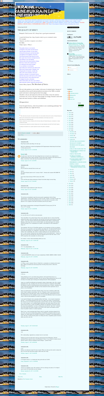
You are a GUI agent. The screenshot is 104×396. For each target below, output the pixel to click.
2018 (70, 128)
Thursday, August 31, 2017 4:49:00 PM (29, 342)
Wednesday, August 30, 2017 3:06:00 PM (29, 267)
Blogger (57, 386)
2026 (70, 112)
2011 (70, 193)
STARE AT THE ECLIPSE (75, 154)
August (71, 139)
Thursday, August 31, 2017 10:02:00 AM (29, 325)
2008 (70, 199)
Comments (71, 70)
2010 (70, 195)
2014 (70, 187)
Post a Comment (22, 373)
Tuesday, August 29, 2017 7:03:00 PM (28, 189)
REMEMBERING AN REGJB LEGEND (78, 162)
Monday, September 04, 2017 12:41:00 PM (29, 371)
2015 (70, 185)
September (72, 137)
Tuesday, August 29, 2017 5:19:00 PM (28, 181)
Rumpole (23, 154)
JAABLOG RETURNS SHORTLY (75, 55)
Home (40, 376)
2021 (70, 122)
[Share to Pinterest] (39, 133)
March (71, 177)
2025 (70, 114)
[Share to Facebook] (37, 133)
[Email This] (33, 133)
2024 (70, 116)
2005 (70, 204)
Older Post (60, 376)
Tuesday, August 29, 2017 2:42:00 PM (28, 160)
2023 (70, 118)
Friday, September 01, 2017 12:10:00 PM (29, 361)
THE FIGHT (72, 147)
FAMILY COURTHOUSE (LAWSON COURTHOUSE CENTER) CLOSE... (78, 166)
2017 (70, 130)
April (71, 175)
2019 (70, 126)
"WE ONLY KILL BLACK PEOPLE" (77, 141)
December (72, 131)
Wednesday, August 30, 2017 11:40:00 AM (29, 240)
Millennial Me (73, 95)
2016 (70, 183)
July (71, 169)
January (71, 181)
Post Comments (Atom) (28, 379)
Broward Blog (72, 54)
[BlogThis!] (35, 133)
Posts (70, 67)
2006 (70, 202)
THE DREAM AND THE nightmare (77, 145)
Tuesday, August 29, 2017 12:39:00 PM (29, 149)
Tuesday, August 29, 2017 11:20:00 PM (29, 208)
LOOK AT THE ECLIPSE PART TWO (78, 148)
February (72, 179)
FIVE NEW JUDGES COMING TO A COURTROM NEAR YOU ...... (77, 159)
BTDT (71, 91)
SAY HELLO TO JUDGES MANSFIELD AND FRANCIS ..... (77, 156)
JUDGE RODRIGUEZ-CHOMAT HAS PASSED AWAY (78, 151)
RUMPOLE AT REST (74, 164)
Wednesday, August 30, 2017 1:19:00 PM (29, 256)
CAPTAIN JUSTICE (74, 93)
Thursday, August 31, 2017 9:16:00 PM (29, 353)
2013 (70, 189)
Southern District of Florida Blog (76, 43)
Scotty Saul (72, 99)
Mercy (22, 135)
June (71, 171)
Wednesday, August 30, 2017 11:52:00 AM (29, 248)
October (71, 135)
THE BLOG (26, 6)
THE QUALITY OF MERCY (76, 143)
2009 (70, 197)
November (72, 133)
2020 (70, 124)
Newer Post (20, 376)
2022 (70, 120)
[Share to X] (36, 133)
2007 (70, 200)
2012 (70, 191)
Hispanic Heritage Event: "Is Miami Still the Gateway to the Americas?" (76, 45)
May (71, 173)
